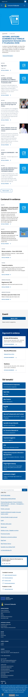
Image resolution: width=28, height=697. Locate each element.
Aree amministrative (5, 612)
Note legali (3, 674)
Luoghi (2, 643)
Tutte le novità (5, 190)
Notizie (2, 634)
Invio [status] (25, 490)
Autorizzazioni (4, 626)
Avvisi (2, 637)
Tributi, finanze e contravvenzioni (8, 627)
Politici (2, 615)
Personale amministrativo (6, 616)
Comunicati (3, 635)
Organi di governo (5, 610)
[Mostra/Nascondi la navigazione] (1, 5)
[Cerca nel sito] (24, 5)
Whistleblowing (4, 677)
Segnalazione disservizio (6, 667)
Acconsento (11, 695)
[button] (2, 694)
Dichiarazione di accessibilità (7, 675)
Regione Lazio (4, 1)
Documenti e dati (4, 618)
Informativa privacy (5, 672)
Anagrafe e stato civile (6, 624)
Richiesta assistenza (5, 669)
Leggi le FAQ (3, 664)
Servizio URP (3, 659)
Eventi (2, 644)
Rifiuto (17, 695)
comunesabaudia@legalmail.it (9, 660)
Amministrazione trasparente (7, 670)
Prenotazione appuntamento (7, 666)
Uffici (2, 613)
